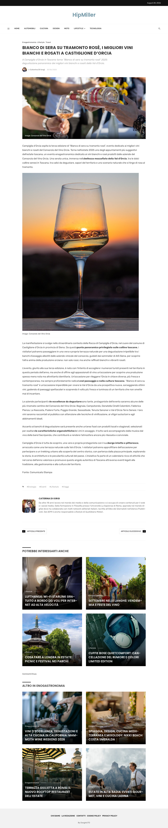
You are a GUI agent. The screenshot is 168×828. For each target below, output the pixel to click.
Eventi (43, 487)
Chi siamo (55, 816)
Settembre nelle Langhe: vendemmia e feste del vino (115, 603)
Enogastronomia (29, 42)
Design (56, 28)
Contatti (81, 816)
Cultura (44, 28)
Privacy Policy (109, 816)
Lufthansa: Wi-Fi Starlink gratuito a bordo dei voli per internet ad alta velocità (51, 601)
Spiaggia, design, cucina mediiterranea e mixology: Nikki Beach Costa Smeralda (116, 735)
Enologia (32, 487)
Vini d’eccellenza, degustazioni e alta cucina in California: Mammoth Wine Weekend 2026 (51, 735)
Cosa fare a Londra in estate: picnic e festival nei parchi (48, 659)
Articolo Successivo (131, 531)
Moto (66, 28)
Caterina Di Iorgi (37, 70)
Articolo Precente (36, 531)
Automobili (29, 28)
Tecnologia (95, 28)
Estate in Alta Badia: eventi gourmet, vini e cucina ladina (116, 794)
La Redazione (68, 816)
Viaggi (66, 487)
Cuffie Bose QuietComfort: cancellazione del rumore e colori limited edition (114, 657)
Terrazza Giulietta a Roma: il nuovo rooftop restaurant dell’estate (48, 792)
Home (17, 28)
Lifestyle (78, 28)
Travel (48, 42)
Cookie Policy (94, 816)
